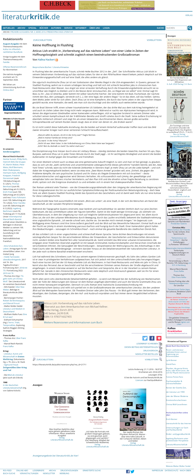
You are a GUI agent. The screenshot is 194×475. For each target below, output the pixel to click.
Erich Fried (7, 192)
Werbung (64, 473)
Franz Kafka (8, 346)
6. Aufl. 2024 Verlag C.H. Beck (179, 84)
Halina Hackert (46, 59)
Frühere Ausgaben (20, 32)
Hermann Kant (9, 172)
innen (184, 404)
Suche (160, 27)
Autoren (56, 27)
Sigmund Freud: (15, 367)
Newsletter (49, 473)
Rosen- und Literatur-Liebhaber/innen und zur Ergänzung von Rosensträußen (176, 353)
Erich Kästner (171, 419)
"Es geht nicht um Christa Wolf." (13, 279)
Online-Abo (8, 90)
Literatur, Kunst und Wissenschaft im (13, 356)
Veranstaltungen (29, 473)
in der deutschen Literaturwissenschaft (12, 386)
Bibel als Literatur (15, 374)
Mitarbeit (80, 27)
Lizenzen (139, 380)
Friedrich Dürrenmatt (11, 177)
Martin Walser (12, 164)
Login (106, 27)
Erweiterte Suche (92, 470)
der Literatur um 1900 (175, 392)
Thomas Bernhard (11, 185)
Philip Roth (22, 159)
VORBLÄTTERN (154, 40)
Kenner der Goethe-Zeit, (176, 387)
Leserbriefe (38, 470)
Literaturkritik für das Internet (178, 423)
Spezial (32, 27)
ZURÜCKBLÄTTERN (42, 40)
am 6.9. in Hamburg (181, 264)
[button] (144, 338)
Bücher (44, 27)
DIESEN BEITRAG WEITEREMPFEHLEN (141, 347)
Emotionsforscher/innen (176, 400)
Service (68, 27)
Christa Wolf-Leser (174, 404)
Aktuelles (9, 27)
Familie (6, 62)
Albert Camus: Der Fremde (178, 229)
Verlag (188, 15)
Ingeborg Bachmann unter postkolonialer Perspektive (177, 439)
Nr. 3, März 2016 (38, 32)
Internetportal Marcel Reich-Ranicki (12, 218)
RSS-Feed (7, 470)
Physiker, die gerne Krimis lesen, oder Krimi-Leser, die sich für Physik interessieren (178, 370)
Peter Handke (19, 202)
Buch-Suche (9, 473)
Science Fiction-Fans (174, 377)
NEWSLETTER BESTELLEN (146, 354)
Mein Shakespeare (11, 170)
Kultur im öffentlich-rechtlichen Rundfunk (12, 50)
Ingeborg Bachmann (12, 209)
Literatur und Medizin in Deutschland (14, 310)
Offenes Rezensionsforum (14, 66)
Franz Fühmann (19, 197)
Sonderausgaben (11, 151)
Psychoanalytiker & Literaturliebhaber (174, 382)
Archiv (21, 27)
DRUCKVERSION (150, 350)
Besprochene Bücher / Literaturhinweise (51, 67)
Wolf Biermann (15, 167)
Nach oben (185, 470)
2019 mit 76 (8, 273)
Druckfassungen (69, 470)
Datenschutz (171, 470)
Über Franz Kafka (179, 277)
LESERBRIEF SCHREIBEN (147, 343)
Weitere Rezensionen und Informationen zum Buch (73, 322)
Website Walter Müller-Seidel (178, 466)
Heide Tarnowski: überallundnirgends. (12, 258)
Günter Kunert (9, 159)
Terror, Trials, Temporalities (11, 324)
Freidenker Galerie (179, 223)
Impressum (157, 470)
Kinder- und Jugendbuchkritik (178, 434)
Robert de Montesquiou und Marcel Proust (14, 302)
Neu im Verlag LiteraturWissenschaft (179, 135)
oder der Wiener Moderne (177, 396)
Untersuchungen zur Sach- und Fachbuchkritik (177, 428)
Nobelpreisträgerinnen (179, 283)
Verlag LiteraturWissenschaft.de (62, 438)
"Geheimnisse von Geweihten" (178, 239)
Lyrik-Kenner (171, 360)
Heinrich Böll (8, 161)
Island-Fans (171, 364)
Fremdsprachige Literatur (60, 32)
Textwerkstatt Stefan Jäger (179, 289)
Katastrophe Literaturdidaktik (178, 248)
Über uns (94, 27)
